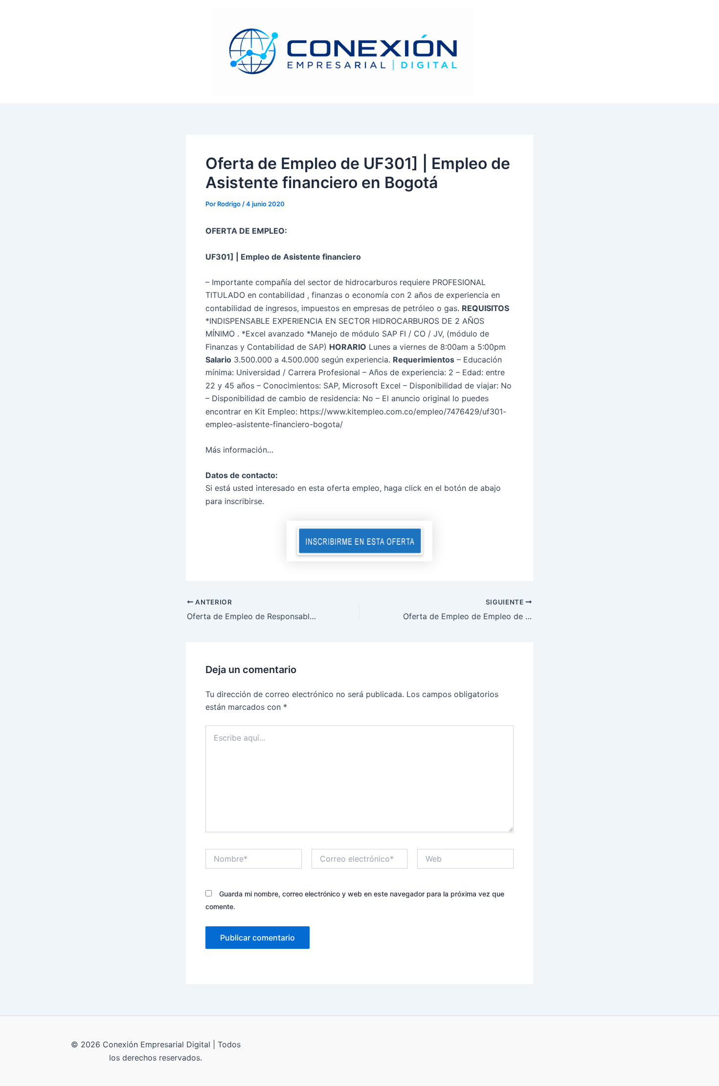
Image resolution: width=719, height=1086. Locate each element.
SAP (495, 51)
